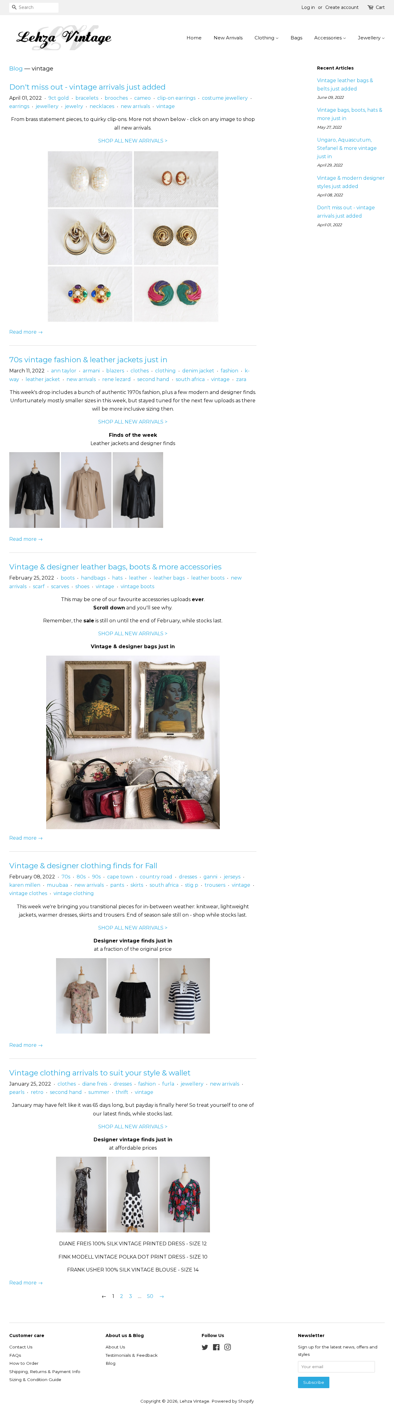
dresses (188, 877)
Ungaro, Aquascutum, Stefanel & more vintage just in (347, 148)
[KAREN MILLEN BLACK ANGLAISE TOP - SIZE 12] (133, 1032)
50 (150, 1296)
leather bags (169, 578)
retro (37, 1092)
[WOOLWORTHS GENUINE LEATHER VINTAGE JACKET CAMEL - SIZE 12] (86, 526)
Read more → (26, 332)
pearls (16, 1092)
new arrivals (135, 106)
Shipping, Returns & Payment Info (44, 1371)
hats (117, 578)
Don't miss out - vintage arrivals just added (87, 86)
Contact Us (20, 1346)
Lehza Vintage (194, 1401)
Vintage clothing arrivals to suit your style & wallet (100, 1072)
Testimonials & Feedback (132, 1355)
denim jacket (198, 371)
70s (66, 877)
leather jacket (43, 379)
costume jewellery (225, 98)
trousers (215, 885)
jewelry (74, 106)
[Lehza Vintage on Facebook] (216, 1348)
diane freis (94, 1084)
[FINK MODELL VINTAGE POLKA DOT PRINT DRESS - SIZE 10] (133, 1231)
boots (67, 578)
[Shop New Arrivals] (133, 235)
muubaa (57, 885)
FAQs (15, 1355)
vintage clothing (74, 893)
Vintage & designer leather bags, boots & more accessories (115, 566)
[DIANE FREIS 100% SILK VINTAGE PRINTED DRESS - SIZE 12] (81, 1231)
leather (138, 578)
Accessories (328, 38)
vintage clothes (28, 893)
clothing (165, 371)
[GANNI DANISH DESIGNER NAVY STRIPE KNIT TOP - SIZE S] (184, 1032)
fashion (229, 371)
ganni (210, 877)
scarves (60, 586)
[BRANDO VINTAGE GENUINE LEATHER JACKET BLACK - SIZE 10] (138, 526)
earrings (19, 106)
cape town (120, 877)
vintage (165, 106)
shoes (82, 586)
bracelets (86, 98)
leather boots (207, 578)
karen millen (24, 885)
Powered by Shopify (232, 1401)
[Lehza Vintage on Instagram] (227, 1348)
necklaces (102, 106)
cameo (142, 98)
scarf (39, 586)
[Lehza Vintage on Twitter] (205, 1348)
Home (194, 38)
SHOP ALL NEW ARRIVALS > (132, 141)
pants (117, 885)
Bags (296, 38)
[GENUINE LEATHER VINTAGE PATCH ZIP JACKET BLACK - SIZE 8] (34, 526)
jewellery (47, 106)
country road (156, 877)
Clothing (265, 38)
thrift (122, 1092)
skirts (137, 885)
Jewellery (370, 38)
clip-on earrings (176, 98)
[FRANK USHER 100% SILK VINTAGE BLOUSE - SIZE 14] (184, 1231)
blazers (115, 371)
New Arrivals (228, 38)
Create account (342, 7)
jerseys (232, 877)
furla (168, 1084)
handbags (93, 578)
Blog (16, 68)
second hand (153, 379)
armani (91, 371)
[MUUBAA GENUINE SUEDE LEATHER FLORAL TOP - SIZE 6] (81, 1032)
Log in (308, 7)
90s (96, 877)
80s (81, 877)
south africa (190, 379)
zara (241, 379)
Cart (380, 7)
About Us (115, 1346)
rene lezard (116, 379)
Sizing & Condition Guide (35, 1379)
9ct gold (58, 98)
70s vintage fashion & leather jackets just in (88, 359)
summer (98, 1092)
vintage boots (137, 586)
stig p (191, 885)
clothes (140, 371)
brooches (116, 98)
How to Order (23, 1363)
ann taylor (63, 371)
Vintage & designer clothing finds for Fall (83, 865)
